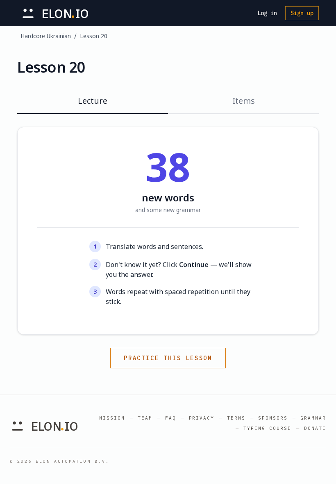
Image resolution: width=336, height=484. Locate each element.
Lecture (92, 100)
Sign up (302, 13)
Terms (236, 418)
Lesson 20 (93, 36)
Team (145, 418)
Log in (267, 13)
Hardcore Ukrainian (45, 36)
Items (243, 100)
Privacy (202, 418)
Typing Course (267, 428)
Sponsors (273, 418)
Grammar (313, 418)
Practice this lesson (168, 358)
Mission (112, 418)
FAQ (170, 418)
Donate (315, 428)
